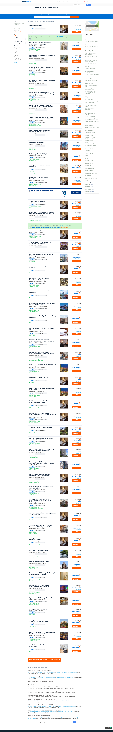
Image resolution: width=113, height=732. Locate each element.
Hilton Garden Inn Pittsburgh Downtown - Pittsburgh (39, 131)
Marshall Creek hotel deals (90, 137)
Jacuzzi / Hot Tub (18, 59)
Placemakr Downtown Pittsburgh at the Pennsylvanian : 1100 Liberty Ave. (42, 213)
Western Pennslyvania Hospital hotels (92, 121)
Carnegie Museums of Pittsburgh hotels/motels (91, 114)
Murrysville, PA (87, 171)
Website (45, 269)
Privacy (15, 730)
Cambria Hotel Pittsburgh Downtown (48, 711)
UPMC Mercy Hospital (89, 88)
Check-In (50, 14)
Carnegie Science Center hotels (91, 80)
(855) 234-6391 (33, 730)
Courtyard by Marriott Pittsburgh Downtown (40, 165)
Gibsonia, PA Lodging (89, 158)
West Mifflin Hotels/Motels (89, 138)
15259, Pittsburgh (88, 189)
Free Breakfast (18, 49)
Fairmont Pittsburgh (36, 142)
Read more (41, 220)
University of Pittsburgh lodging (90, 103)
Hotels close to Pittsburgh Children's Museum (91, 76)
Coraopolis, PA (87, 150)
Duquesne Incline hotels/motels (90, 82)
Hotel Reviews (78, 134)
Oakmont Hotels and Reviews (90, 145)
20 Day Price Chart (17, 25)
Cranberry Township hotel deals (91, 178)
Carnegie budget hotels (89, 130)
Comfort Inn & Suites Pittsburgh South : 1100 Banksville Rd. (42, 513)
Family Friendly (18, 56)
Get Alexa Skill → (64, 39)
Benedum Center (88, 43)
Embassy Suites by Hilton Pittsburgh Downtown (42, 81)
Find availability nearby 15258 (39, 14)
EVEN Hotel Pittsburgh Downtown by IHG (65, 683)
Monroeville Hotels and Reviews (91, 157)
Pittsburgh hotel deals (89, 125)
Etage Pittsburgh (35, 231)
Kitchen (16, 55)
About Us (7, 730)
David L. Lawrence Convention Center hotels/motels (90, 54)
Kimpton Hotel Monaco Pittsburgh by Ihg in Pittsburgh (42, 68)
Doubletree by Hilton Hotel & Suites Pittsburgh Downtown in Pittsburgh (42, 93)
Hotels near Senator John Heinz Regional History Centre (91, 58)
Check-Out (59, 14)
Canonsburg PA (88, 165)
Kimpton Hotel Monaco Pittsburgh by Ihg (65, 677)
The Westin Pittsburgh (37, 201)
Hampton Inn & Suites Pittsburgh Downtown (40, 291)
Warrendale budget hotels (89, 168)
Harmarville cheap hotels (89, 143)
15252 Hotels (87, 191)
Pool (16, 48)
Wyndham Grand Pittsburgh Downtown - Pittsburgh (39, 279)
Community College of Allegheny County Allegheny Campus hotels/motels (91, 92)
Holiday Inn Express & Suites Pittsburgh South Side (39, 401)
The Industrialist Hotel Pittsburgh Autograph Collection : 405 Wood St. (42, 118)
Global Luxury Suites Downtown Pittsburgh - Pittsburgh (40, 43)
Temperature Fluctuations (19, 27)
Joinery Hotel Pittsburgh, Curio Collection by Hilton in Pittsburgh (41, 106)
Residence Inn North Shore (38, 377)
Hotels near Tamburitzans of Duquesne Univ (90, 72)
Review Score (78, 29)
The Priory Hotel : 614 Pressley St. (40, 427)
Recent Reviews (78, 121)
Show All (91, 193)
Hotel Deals (59, 1)
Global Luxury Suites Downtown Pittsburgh (46, 672)
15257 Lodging (87, 186)
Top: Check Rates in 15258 (19, 23)
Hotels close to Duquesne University (91, 41)
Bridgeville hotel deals (89, 140)
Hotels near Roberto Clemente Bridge (92, 65)
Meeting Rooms (18, 54)
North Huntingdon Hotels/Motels (91, 173)
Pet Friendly (17, 47)
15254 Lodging (87, 184)
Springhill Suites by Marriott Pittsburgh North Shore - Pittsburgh (42, 340)
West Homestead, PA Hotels (90, 132)
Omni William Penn (36, 25)
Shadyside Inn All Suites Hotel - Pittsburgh (40, 645)
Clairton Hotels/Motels (89, 148)
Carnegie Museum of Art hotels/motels (89, 109)
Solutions (73, 1)
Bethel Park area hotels (89, 135)
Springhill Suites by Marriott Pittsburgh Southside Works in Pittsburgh (40, 501)
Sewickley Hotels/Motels (89, 153)
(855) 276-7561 (59, 37)
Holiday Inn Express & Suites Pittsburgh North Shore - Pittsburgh (42, 353)
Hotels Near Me (21, 730)
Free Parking (17, 51)
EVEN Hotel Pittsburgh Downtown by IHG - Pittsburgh (42, 56)
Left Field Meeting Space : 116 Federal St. (42, 329)
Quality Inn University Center (39, 561)
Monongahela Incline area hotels (91, 69)
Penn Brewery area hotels (89, 89)
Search (88, 4)
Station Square (87, 66)
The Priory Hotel (69, 701)
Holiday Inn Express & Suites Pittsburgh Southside (56, 717)
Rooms (67, 14)
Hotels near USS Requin (89, 78)
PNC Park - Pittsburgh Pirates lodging (92, 74)
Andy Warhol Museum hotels (90, 68)
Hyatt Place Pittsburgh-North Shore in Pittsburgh (42, 365)
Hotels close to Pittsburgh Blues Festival (91, 106)
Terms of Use (11, 730)
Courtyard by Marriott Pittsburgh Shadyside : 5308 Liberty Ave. (40, 620)
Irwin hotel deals (88, 175)
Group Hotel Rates (66, 1)
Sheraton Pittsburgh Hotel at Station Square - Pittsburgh (42, 304)
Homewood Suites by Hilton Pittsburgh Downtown (43, 316)
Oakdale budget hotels (89, 147)
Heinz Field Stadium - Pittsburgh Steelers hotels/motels (91, 61)
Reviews (79, 46)
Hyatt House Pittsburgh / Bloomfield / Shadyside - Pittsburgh (42, 633)
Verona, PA (87, 142)
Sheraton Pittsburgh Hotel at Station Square (67, 706)
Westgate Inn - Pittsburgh (38, 609)
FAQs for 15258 (17, 28)
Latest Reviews (78, 146)
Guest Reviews (78, 109)
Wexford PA (87, 155)
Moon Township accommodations (91, 152)
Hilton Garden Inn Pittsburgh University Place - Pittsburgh (39, 475)
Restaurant (17, 58)
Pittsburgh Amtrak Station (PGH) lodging (91, 48)
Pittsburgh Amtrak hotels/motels (91, 44)
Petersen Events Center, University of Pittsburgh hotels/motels (92, 101)
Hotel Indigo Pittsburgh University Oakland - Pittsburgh (41, 487)
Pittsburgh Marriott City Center (40, 154)
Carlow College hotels (89, 99)
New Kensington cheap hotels (90, 167)
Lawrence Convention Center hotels (91, 46)
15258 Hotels (16, 24)
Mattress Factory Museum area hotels (90, 95)
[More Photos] (64, 32)
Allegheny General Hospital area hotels (91, 86)
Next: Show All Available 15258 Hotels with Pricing (43, 659)
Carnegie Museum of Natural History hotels (91, 111)
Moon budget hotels (88, 162)
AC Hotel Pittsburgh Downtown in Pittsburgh (41, 255)
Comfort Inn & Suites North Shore (41, 438)
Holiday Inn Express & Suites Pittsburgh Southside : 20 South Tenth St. (42, 415)
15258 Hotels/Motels (88, 187)
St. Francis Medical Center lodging (91, 119)
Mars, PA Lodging (88, 176)
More (78, 1)
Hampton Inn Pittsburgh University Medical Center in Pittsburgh (41, 450)
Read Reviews (78, 59)
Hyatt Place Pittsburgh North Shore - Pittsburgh (42, 389)
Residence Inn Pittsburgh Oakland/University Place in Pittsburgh (42, 462)
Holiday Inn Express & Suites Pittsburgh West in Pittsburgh (39, 586)
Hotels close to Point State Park (90, 63)
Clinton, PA (87, 180)
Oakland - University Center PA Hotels (92, 127)
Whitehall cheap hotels (89, 128)
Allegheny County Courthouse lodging (92, 39)
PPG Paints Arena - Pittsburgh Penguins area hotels (90, 51)
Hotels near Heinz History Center (91, 56)
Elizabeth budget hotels (89, 160)
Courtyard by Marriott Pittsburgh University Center (40, 538)
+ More (15, 62)
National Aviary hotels (89, 83)
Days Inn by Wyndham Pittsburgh (41, 550)
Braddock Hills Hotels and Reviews (91, 133)
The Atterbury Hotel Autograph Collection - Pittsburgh (40, 243)
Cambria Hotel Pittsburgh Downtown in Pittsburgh (42, 266)
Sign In (88, 1)
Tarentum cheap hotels (89, 170)
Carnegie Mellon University (90, 118)
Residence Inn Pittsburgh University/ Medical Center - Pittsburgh (42, 573)
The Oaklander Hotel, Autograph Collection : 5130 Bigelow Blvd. (40, 526)
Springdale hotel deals (89, 163)
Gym (16, 52)
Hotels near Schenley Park (90, 116)
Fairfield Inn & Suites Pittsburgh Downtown (40, 178)
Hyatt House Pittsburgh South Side (41, 598)
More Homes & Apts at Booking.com (41, 190)
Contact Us (2, 730)
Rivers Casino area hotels (89, 97)
